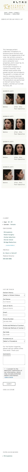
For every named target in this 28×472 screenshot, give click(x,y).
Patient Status (8, 292)
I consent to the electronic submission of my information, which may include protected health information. (13, 372)
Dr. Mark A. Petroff (10, 253)
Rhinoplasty (7, 14)
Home (5, 12)
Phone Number (8, 319)
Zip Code (6, 332)
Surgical (16, 12)
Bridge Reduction (10, 242)
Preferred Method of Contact (13, 325)
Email (5, 312)
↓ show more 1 (10, 245)
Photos (10, 12)
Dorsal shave (8, 239)
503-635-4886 (7, 258)
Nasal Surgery (9, 234)
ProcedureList (8, 338)
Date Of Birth (8, 305)
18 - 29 (10, 222)
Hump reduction (9, 237)
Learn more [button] (9, 377)
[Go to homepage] (14, 7)
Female (13, 224)
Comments (7, 354)
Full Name (6, 299)
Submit (9, 383)
